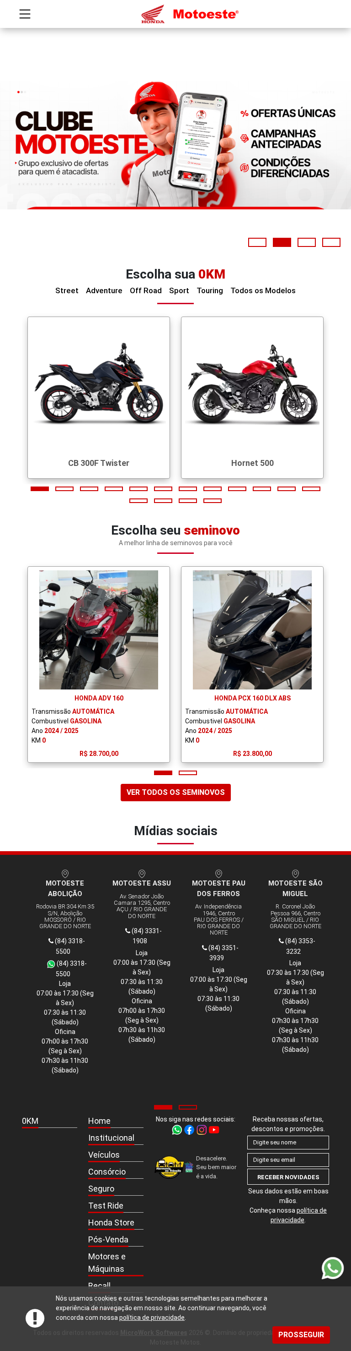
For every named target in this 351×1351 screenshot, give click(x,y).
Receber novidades (288, 1177)
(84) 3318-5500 (69, 946)
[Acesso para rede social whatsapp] (177, 1128)
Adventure (104, 290)
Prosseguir (301, 1334)
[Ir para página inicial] (175, 14)
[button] (257, 242)
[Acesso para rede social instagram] (202, 1128)
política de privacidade (152, 1317)
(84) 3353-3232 (299, 946)
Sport (179, 290)
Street (67, 290)
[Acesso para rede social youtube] (213, 1128)
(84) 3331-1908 (146, 936)
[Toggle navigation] (25, 14)
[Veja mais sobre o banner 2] (175, 145)
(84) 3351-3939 (223, 953)
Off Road (146, 290)
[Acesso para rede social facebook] (190, 1128)
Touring (210, 290)
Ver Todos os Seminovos (176, 792)
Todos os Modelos (263, 290)
